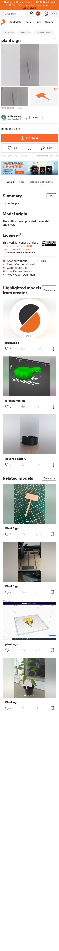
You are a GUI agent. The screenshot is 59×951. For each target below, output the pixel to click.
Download (31, 137)
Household (25, 32)
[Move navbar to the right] (56, 22)
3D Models (9, 32)
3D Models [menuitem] (15, 21)
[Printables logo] (3, 22)
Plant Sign (12, 528)
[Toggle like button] (7, 349)
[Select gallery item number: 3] (31, 695)
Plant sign (11, 702)
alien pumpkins (15, 400)
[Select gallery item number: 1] (27, 336)
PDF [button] (52, 195)
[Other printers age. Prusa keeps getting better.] (29, 168)
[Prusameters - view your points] (38, 13)
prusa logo (12, 342)
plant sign (11, 644)
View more (49, 290)
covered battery (15, 458)
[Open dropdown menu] (54, 40)
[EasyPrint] (31, 13)
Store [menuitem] (28, 21)
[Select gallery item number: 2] (30, 336)
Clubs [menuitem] (38, 21)
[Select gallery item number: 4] (33, 695)
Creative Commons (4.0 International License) (19, 249)
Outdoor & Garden (45, 32)
